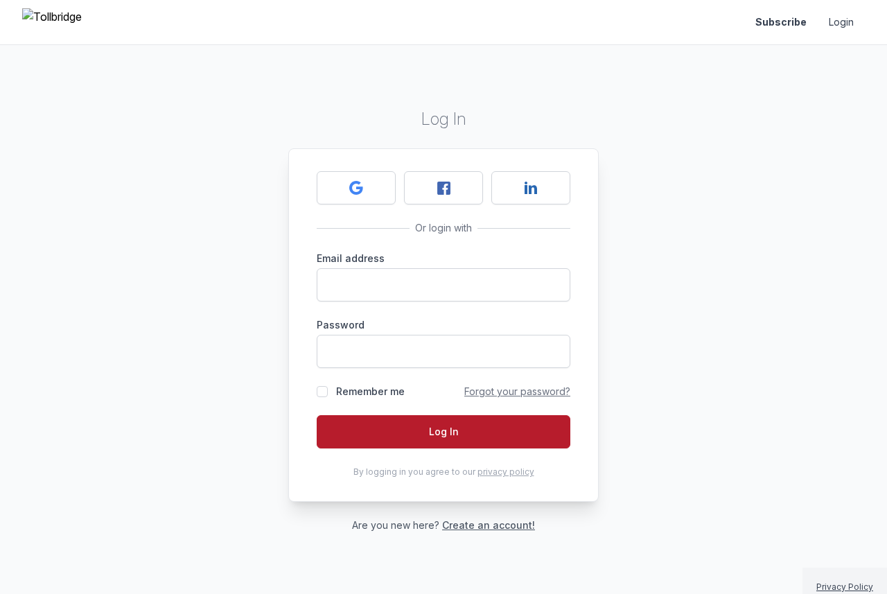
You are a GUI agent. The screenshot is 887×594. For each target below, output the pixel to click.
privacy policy (505, 471)
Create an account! (488, 525)
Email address (351, 258)
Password (341, 325)
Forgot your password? (517, 391)
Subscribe (781, 22)
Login (841, 22)
